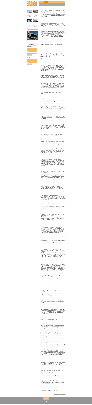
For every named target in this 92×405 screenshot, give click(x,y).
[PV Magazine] (32, 6)
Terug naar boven (46, 398)
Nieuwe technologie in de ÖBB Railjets (47, 282)
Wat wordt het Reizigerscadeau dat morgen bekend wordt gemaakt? (52, 370)
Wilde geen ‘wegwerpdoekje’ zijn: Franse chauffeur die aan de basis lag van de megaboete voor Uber (29, 25)
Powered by (44, 401)
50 (58, 394)
